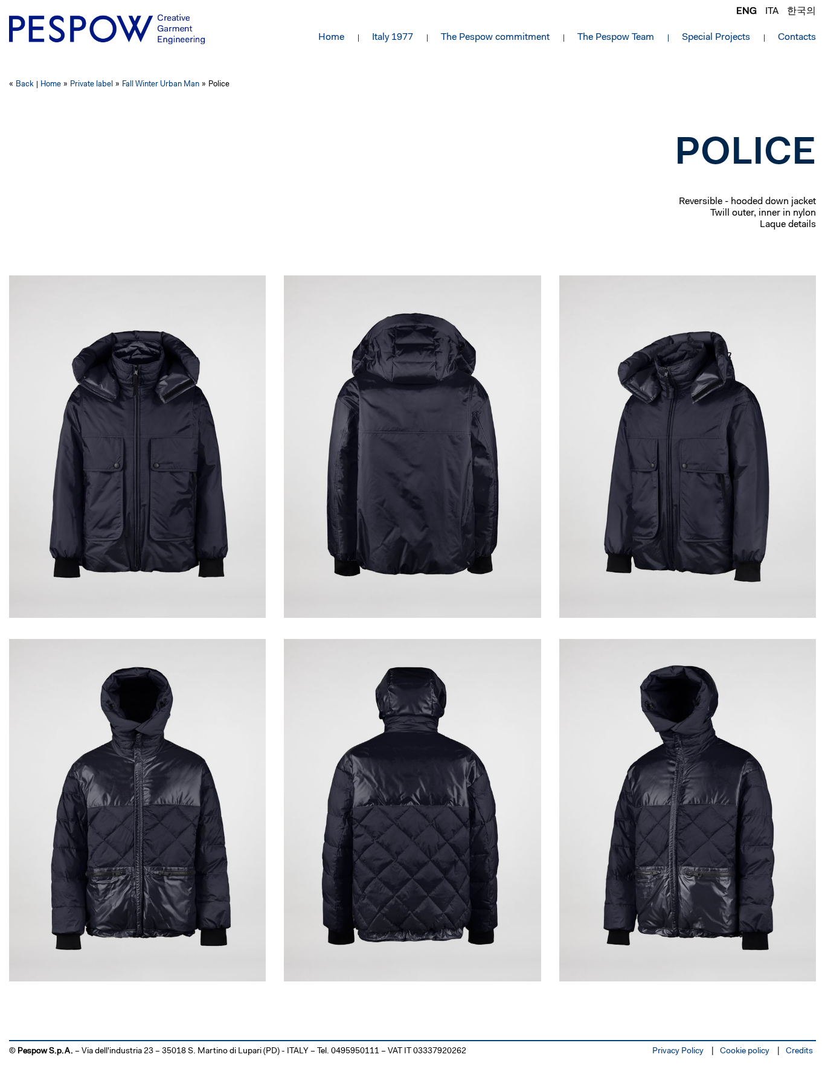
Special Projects (716, 37)
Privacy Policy (678, 1051)
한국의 (801, 11)
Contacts (797, 37)
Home (331, 37)
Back (25, 84)
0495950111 (355, 1051)
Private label (91, 84)
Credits (799, 1051)
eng (746, 11)
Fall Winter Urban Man (160, 84)
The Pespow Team (615, 37)
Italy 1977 (392, 37)
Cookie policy (744, 1051)
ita (771, 11)
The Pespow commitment (495, 37)
